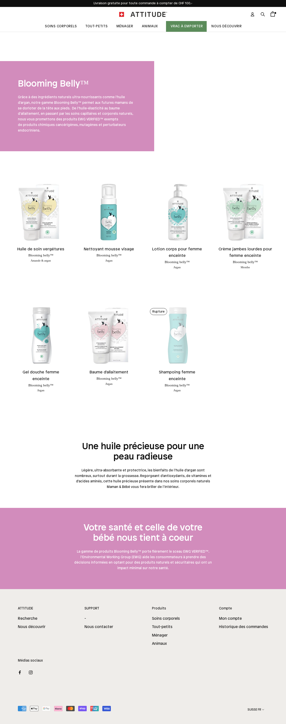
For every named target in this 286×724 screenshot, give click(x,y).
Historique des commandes (243, 627)
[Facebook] (20, 672)
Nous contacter (98, 627)
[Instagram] (31, 672)
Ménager (124, 26)
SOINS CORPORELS (61, 26)
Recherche (27, 619)
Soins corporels (166, 619)
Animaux (150, 26)
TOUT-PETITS (96, 26)
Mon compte (230, 619)
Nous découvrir (226, 26)
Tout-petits (162, 627)
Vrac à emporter (187, 26)
